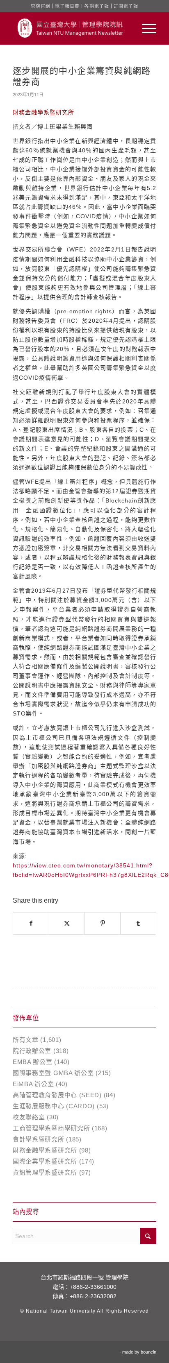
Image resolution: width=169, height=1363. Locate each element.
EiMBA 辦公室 (33, 1083)
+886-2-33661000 (93, 1287)
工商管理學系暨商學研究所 (51, 1128)
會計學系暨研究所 (38, 1139)
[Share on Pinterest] (102, 923)
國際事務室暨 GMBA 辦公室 (53, 1072)
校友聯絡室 (29, 1117)
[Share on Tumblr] (138, 923)
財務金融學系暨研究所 (45, 1150)
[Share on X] (66, 923)
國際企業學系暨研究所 (45, 1161)
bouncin (148, 1351)
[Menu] (145, 28)
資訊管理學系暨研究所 (45, 1172)
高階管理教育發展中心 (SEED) (57, 1094)
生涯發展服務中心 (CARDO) (54, 1106)
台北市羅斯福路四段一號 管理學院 (84, 1277)
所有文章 (26, 1039)
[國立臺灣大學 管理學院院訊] (70, 28)
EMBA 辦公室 (33, 1061)
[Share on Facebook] (31, 923)
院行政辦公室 (32, 1050)
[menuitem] (145, 28)
